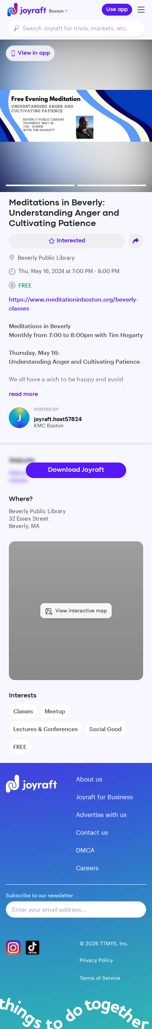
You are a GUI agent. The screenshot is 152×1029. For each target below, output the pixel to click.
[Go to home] (26, 9)
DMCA (85, 850)
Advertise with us (101, 814)
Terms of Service (100, 978)
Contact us (92, 832)
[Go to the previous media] (30, 116)
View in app (34, 53)
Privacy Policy (96, 960)
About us (89, 779)
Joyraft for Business (104, 796)
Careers (87, 867)
